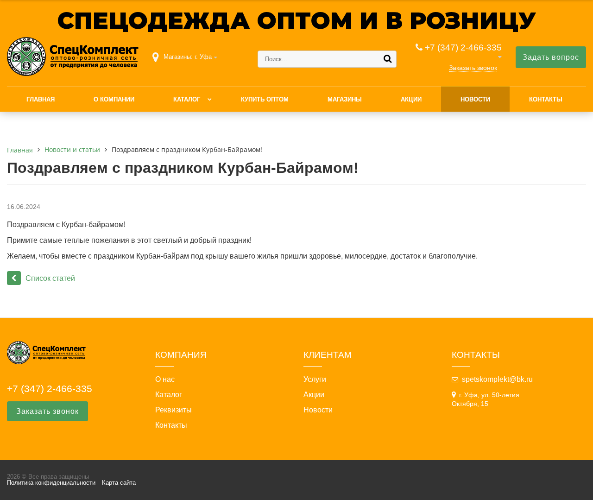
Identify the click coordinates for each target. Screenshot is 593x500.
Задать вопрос (551, 57)
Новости (475, 99)
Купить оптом (265, 99)
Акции (411, 99)
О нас (165, 379)
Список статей (50, 278)
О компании (114, 99)
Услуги (314, 379)
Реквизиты (173, 410)
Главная (40, 99)
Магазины (345, 99)
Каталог (186, 99)
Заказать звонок (473, 67)
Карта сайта (119, 482)
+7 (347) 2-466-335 (463, 47)
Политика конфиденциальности (51, 482)
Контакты (545, 99)
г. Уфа (203, 56)
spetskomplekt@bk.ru (497, 379)
